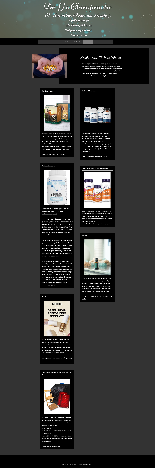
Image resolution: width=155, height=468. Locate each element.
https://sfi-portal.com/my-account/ (56, 251)
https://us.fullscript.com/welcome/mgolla (96, 224)
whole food (60, 139)
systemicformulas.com (59, 272)
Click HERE (45, 154)
